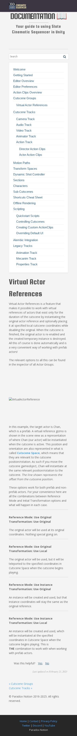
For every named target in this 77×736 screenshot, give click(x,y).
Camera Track (25, 119)
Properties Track (27, 264)
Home (23, 721)
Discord (37, 725)
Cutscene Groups (24, 98)
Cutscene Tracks (24, 112)
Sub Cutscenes (23, 191)
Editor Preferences (25, 86)
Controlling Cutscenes (30, 221)
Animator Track (26, 136)
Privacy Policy (49, 721)
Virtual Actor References (32, 105)
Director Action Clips (32, 149)
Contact (33, 721)
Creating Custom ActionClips (34, 227)
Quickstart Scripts (27, 215)
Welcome (19, 69)
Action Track (24, 142)
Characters (20, 186)
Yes (40, 663)
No (47, 663)
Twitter (26, 725)
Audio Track (24, 124)
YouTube (49, 725)
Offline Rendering (24, 203)
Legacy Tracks (22, 245)
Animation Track (26, 252)
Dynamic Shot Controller (29, 174)
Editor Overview (23, 81)
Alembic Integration (25, 240)
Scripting (18, 209)
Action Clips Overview (27, 92)
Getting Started (23, 75)
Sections (18, 180)
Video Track (24, 130)
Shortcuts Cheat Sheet (27, 197)
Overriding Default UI (29, 233)
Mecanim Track (26, 258)
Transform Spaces (25, 168)
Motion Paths (21, 163)
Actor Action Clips (30, 154)
